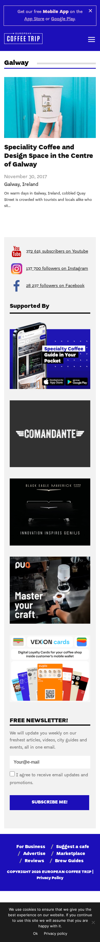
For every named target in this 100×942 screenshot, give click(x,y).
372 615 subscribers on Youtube (57, 251)
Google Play (63, 19)
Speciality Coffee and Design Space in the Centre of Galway (48, 156)
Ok (35, 933)
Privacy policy (55, 933)
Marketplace (70, 854)
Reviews (34, 861)
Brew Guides (69, 861)
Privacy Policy (50, 878)
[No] (93, 922)
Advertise (34, 854)
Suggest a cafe (72, 847)
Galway (12, 184)
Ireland (30, 184)
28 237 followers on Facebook (55, 286)
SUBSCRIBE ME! (50, 802)
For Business (30, 847)
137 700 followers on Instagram (57, 269)
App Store (34, 19)
